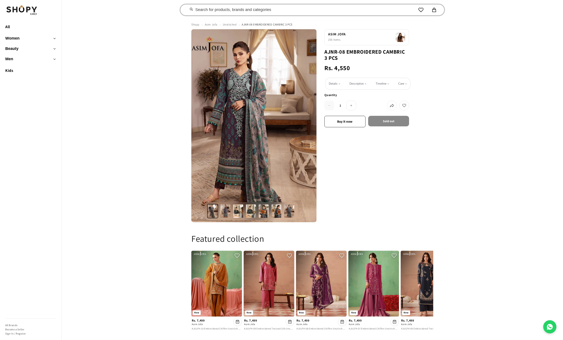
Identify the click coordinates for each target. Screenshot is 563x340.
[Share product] (392, 105)
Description (357, 83)
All (7, 26)
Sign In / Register (15, 333)
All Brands (11, 325)
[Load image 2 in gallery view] (225, 211)
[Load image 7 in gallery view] (289, 211)
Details (334, 83)
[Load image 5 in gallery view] (263, 211)
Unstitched (230, 24)
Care (402, 83)
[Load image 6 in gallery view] (276, 211)
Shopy (195, 24)
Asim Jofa (211, 24)
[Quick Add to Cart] (237, 322)
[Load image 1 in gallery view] (212, 211)
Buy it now (345, 121)
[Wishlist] (420, 9)
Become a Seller (14, 329)
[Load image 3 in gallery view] (238, 211)
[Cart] (434, 9)
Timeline (382, 83)
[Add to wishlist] (404, 105)
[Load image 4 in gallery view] (251, 211)
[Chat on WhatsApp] (549, 326)
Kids (9, 70)
